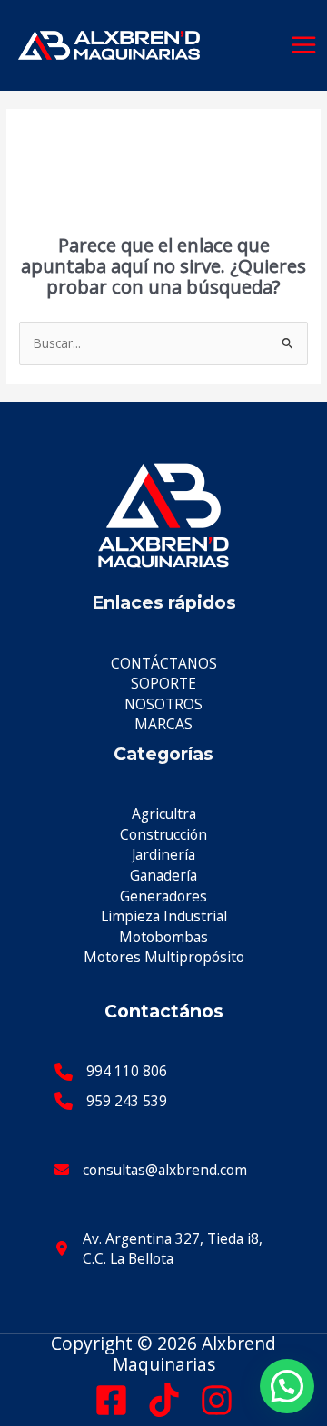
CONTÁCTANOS (164, 663)
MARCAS (163, 724)
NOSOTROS (163, 704)
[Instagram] (216, 1400)
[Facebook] (111, 1400)
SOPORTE (163, 683)
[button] (287, 1386)
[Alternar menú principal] (304, 45)
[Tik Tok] (164, 1400)
